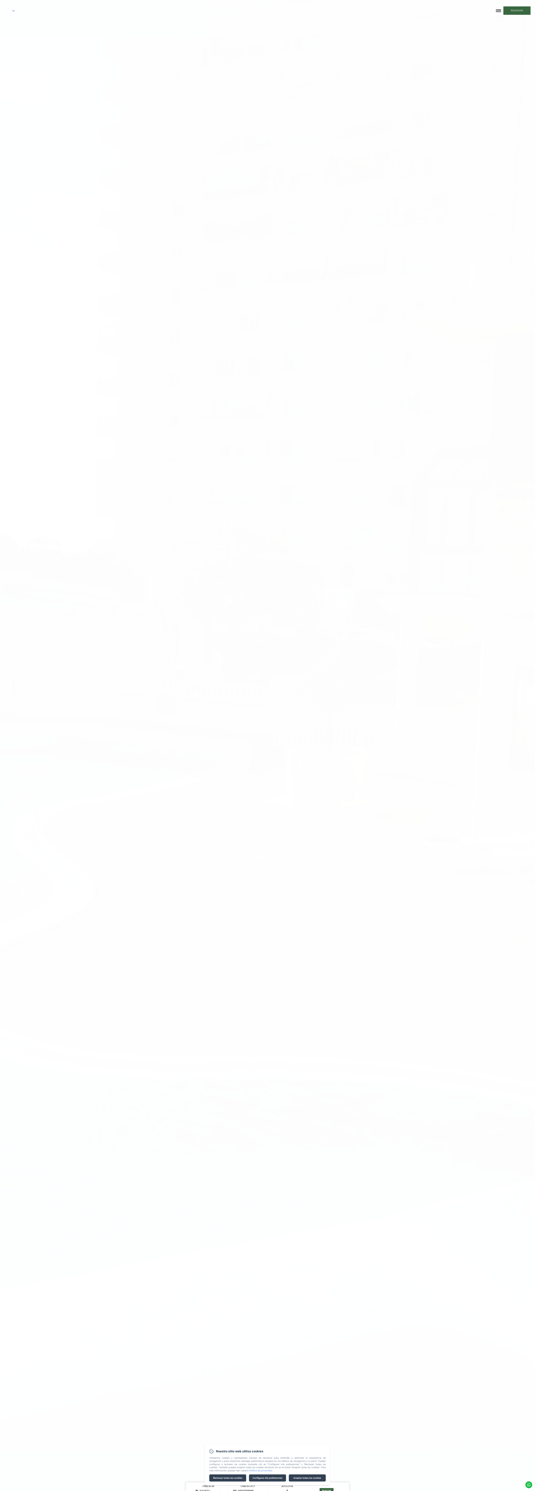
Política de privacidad (260, 1470)
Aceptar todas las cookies (307, 1477)
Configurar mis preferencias (267, 1477)
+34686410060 (28, 10)
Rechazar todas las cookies (227, 1477)
